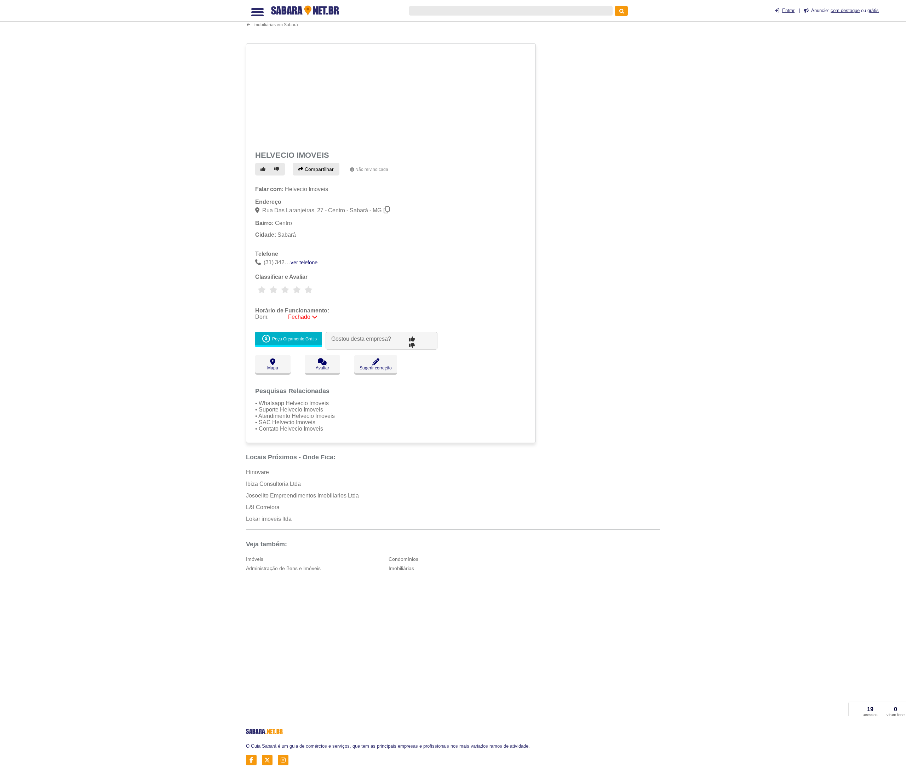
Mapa (272, 368)
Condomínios (403, 559)
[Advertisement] (391, 95)
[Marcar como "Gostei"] (264, 169)
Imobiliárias (401, 568)
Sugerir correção (376, 368)
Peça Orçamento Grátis (294, 339)
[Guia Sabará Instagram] (285, 760)
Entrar (788, 10)
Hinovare (257, 472)
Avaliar (322, 368)
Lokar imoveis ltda (269, 519)
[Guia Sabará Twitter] (269, 760)
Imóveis (254, 559)
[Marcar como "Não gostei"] (277, 169)
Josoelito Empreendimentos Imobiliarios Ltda (302, 496)
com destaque (845, 10)
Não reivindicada (371, 169)
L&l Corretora (263, 507)
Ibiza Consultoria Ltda (273, 484)
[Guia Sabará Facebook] (253, 760)
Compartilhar (318, 169)
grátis (873, 10)
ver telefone (304, 262)
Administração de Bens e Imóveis (283, 568)
